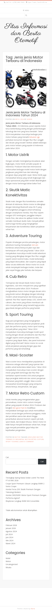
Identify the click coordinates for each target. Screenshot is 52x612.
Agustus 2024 (11, 531)
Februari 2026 (11, 525)
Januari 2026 (11, 528)
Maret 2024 (10, 543)
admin (29, 119)
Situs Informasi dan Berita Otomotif (26, 33)
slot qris (35, 245)
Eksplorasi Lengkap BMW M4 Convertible (22, 501)
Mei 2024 (9, 540)
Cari (7, 457)
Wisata (8, 567)
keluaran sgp (34, 137)
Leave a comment (26, 441)
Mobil (8, 558)
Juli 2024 (9, 534)
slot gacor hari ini (19, 408)
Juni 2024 (9, 537)
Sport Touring (12, 441)
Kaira (33, 609)
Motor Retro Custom (34, 439)
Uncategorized (12, 564)
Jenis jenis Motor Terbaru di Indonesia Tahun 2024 (25, 113)
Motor (17, 437)
